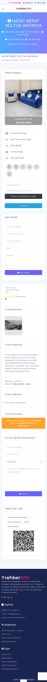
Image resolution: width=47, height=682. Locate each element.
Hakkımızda (6, 654)
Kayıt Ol (29, 3)
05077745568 (33, 32)
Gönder (24, 494)
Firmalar (15, 60)
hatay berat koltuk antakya (17, 517)
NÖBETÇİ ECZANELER (10, 610)
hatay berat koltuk (14, 522)
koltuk (27, 522)
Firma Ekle (16, 3)
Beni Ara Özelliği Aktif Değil (24, 196)
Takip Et (24, 206)
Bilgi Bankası (7, 658)
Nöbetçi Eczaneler (9, 641)
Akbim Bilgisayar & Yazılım (12, 630)
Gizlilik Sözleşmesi (9, 665)
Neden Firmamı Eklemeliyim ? (14, 617)
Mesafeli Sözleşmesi (10, 669)
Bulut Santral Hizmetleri (11, 638)
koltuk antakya (13, 526)
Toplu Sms (6, 634)
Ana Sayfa (6, 60)
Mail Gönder (24, 272)
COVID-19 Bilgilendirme (11, 614)
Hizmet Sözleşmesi (9, 661)
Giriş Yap (41, 3)
